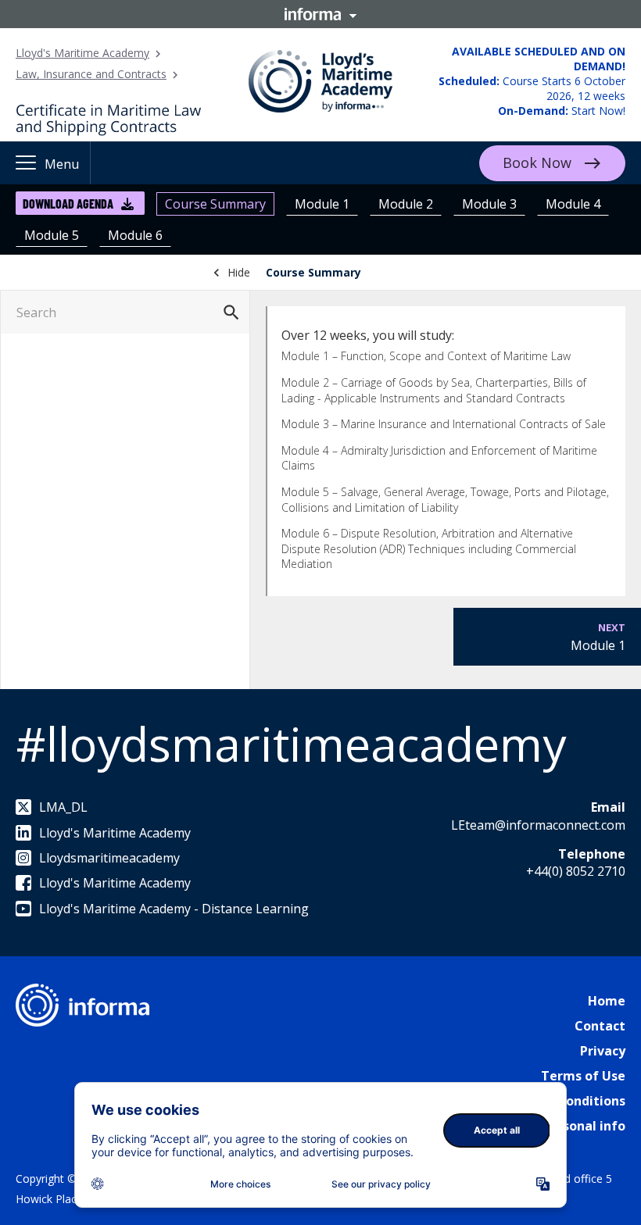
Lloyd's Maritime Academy (82, 52)
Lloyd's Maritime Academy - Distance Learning (174, 908)
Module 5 (51, 235)
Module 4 (573, 203)
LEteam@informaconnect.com (538, 825)
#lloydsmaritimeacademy (291, 744)
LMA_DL (63, 807)
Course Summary (215, 203)
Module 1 (322, 203)
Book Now (537, 161)
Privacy (602, 1050)
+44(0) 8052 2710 (575, 871)
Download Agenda (68, 203)
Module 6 (135, 235)
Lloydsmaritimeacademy (109, 857)
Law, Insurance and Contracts (91, 73)
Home (606, 1000)
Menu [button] (62, 164)
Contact (600, 1025)
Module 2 (405, 203)
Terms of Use (583, 1075)
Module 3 (489, 203)
